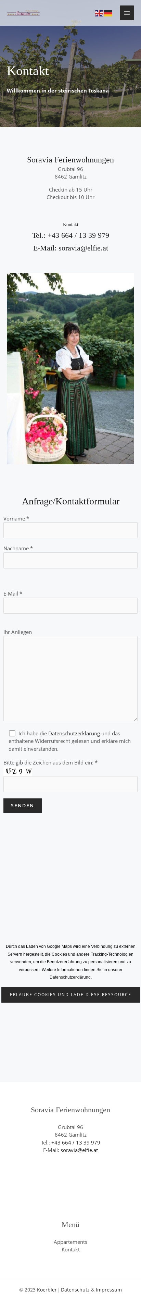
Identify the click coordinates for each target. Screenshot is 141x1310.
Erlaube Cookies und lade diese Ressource (70, 994)
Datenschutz (75, 1289)
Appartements (70, 1241)
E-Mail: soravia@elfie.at (70, 248)
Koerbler (47, 1289)
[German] (108, 12)
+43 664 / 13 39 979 (75, 1142)
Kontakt (71, 1249)
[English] (99, 12)
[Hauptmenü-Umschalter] (127, 12)
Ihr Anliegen (17, 631)
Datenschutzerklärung (74, 733)
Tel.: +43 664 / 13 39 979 (70, 235)
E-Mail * (12, 593)
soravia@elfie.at (79, 1150)
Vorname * (16, 518)
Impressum (109, 1289)
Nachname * (18, 548)
